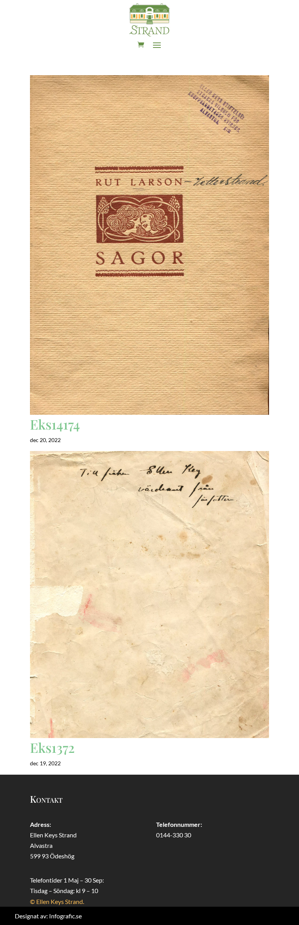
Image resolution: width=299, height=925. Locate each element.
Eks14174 (55, 424)
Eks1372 (52, 747)
